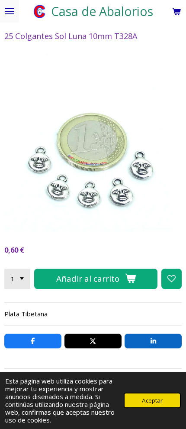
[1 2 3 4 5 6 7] (17, 279)
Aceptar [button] (152, 400)
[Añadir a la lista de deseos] (171, 279)
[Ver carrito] (176, 11)
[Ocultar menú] (9, 11)
